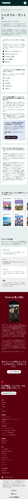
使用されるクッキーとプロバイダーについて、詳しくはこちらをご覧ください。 (14, 486)
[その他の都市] (16, 230)
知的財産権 (4, 426)
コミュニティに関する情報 (7, 432)
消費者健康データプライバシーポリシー (10, 419)
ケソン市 (7, 78)
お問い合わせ (4, 458)
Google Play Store (6, 472)
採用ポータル (4, 441)
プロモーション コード (7, 460)
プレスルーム (4, 455)
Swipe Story (4, 453)
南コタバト (20, 9)
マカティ (7, 88)
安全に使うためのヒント (19, 148)
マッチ (22, 109)
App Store (4, 470)
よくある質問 (4, 449)
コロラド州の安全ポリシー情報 (8, 430)
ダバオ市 (7, 83)
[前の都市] (12, 230)
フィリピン (14, 9)
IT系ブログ (4, 443)
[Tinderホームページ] (6, 3)
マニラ (7, 81)
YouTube (3, 406)
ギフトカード (4, 464)
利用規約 (3, 421)
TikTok (3, 404)
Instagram (4, 402)
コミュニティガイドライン (10, 149)
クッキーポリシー (5, 423)
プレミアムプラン (13, 113)
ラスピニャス (8, 86)
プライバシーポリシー (6, 417)
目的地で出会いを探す (5, 9)
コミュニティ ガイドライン (8, 428)
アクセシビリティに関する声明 (8, 435)
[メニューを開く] (25, 3)
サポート (3, 462)
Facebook (4, 411)
